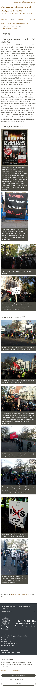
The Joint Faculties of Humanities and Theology (16, 13)
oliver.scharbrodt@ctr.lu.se (19, 594)
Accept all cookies (18, 675)
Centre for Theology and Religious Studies (16, 9)
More (33, 19)
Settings (18, 684)
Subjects (20, 19)
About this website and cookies (10, 652)
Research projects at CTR (20, 23)
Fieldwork (14, 26)
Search (18, 2)
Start (2, 23)
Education (4, 19)
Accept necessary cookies (18, 679)
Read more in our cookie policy (11, 670)
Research (12, 19)
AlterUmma (6, 26)
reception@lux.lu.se (7, 645)
